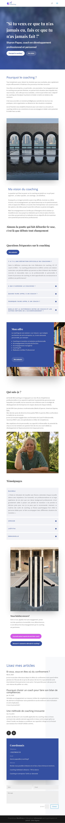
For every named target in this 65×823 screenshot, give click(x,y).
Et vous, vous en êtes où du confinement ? (28, 671)
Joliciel (28, 820)
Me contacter (13, 252)
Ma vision (31, 53)
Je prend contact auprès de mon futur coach (26, 636)
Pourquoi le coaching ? (15, 53)
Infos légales (35, 820)
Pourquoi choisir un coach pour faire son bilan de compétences (32, 691)
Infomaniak (38, 818)
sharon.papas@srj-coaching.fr (19, 759)
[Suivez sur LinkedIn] (14, 733)
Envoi (54, 806)
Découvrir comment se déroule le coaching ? (26, 643)
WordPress (20, 818)
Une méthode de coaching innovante (26, 710)
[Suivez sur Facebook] (9, 733)
